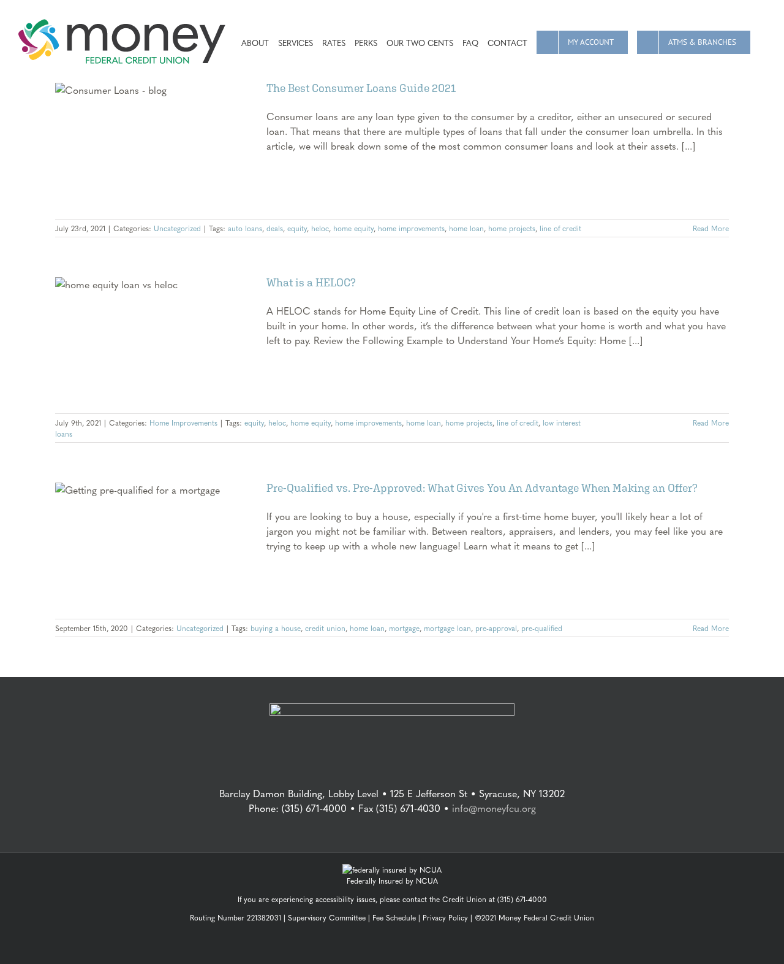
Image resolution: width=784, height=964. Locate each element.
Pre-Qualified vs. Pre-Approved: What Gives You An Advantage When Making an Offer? (482, 487)
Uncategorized (177, 228)
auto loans (245, 228)
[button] (763, 41)
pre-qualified (541, 627)
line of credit (560, 228)
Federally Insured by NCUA (392, 880)
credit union (325, 627)
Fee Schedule (394, 917)
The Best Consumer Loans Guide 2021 (361, 88)
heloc (320, 228)
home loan (466, 228)
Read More (711, 228)
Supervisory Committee (327, 917)
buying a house (276, 627)
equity (297, 228)
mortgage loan (447, 627)
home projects (511, 228)
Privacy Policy (445, 917)
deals (274, 228)
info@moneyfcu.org (494, 808)
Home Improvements (183, 422)
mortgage (404, 627)
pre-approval (496, 627)
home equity (353, 228)
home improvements (411, 228)
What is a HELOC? (311, 282)
